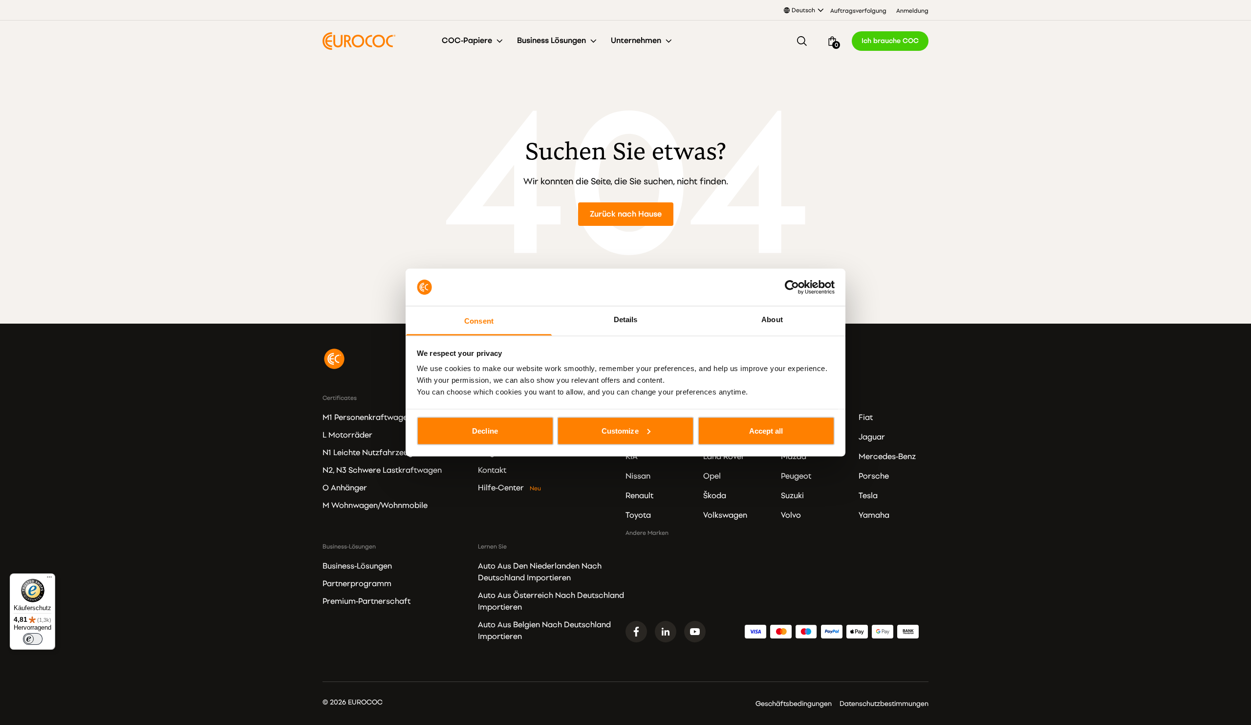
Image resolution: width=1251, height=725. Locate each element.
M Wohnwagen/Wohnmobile (375, 505)
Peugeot (796, 476)
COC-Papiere (467, 40)
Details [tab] (626, 319)
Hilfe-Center (501, 487)
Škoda (714, 495)
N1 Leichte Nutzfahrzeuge (370, 452)
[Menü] (49, 579)
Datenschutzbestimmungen (884, 704)
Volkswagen (725, 515)
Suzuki (792, 495)
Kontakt (492, 470)
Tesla (868, 495)
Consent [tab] (479, 321)
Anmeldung (912, 10)
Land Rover (724, 456)
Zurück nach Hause (626, 214)
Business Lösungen (551, 40)
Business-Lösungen (357, 566)
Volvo (791, 515)
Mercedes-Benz (887, 456)
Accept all (766, 430)
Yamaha (874, 515)
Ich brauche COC (890, 41)
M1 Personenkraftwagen (367, 417)
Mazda (793, 456)
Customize (620, 430)
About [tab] (772, 319)
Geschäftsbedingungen (793, 704)
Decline (485, 430)
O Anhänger (345, 487)
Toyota (638, 515)
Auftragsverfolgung (858, 10)
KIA (632, 456)
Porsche (874, 476)
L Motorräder (347, 435)
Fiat (866, 417)
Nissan (638, 476)
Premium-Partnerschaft (366, 601)
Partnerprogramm (357, 583)
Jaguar (872, 437)
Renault (639, 495)
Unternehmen (636, 40)
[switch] (33, 639)
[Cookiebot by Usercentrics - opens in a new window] (792, 287)
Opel (712, 476)
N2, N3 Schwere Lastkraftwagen (382, 470)
